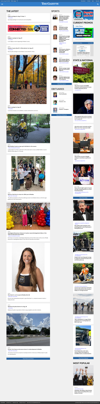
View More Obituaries (61, 115)
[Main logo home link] (50, 3)
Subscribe (97, 1)
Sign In (93, 1)
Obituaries (57, 89)
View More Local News (28, 358)
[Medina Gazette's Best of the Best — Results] (83, 15)
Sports (55, 11)
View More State (83, 197)
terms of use (15, 402)
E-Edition (88, 1)
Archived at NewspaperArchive (33, 402)
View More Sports (61, 83)
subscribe (3, 402)
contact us (8, 402)
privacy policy (22, 402)
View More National (83, 358)
